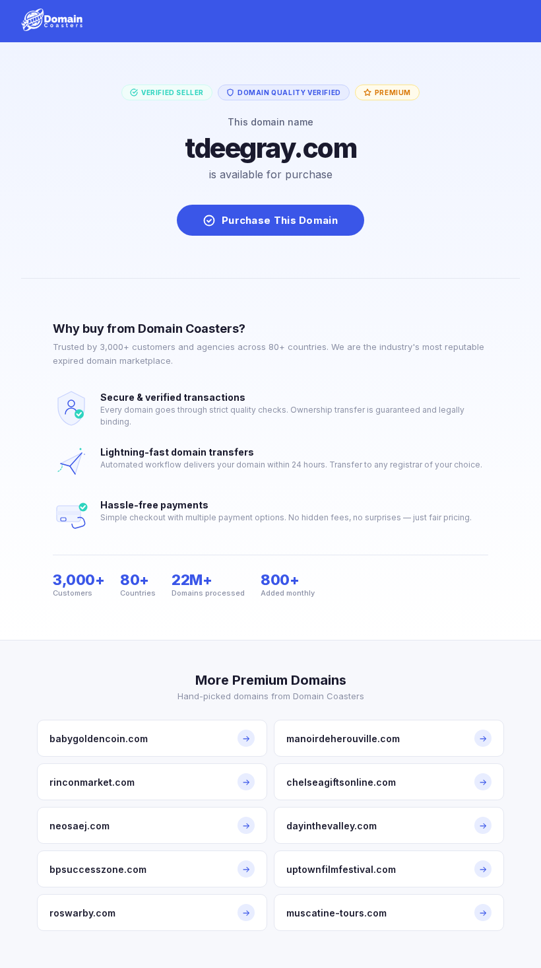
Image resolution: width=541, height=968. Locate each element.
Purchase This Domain (280, 220)
